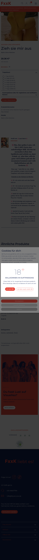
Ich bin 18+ (10, 289)
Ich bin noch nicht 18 (24, 289)
